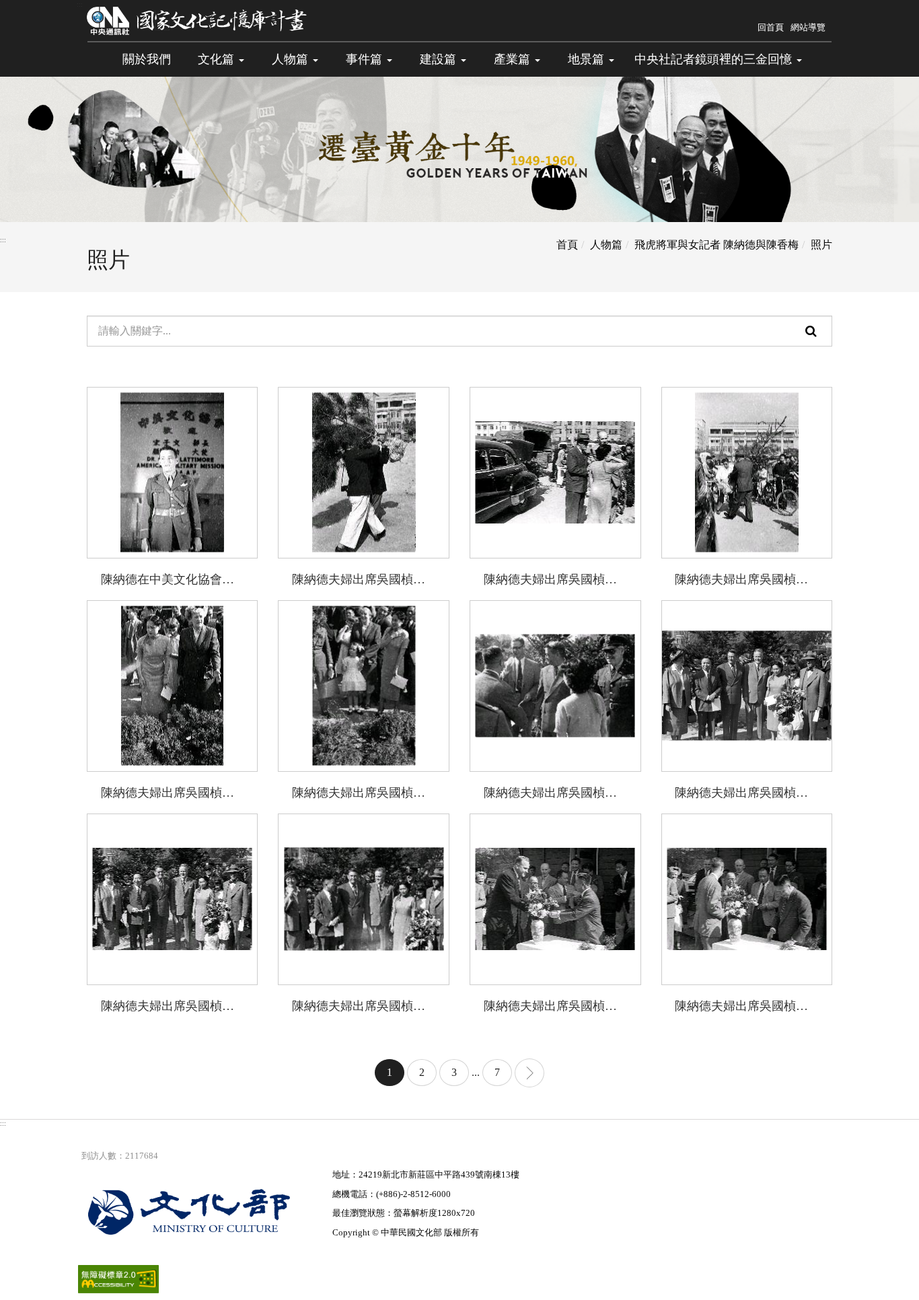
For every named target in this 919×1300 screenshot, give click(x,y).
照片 (821, 244)
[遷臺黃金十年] (197, 20)
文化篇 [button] (217, 59)
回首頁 (771, 27)
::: (80, 4)
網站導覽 (808, 27)
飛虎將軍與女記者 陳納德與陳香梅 (716, 244)
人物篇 (606, 244)
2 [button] (422, 1072)
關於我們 (146, 59)
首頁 (567, 244)
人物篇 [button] (291, 59)
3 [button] (454, 1072)
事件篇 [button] (365, 59)
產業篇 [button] (514, 59)
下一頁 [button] (529, 1072)
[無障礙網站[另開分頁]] (118, 1278)
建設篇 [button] (439, 59)
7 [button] (497, 1072)
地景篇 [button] (588, 59)
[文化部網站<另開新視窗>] (205, 1212)
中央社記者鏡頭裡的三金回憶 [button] (714, 59)
